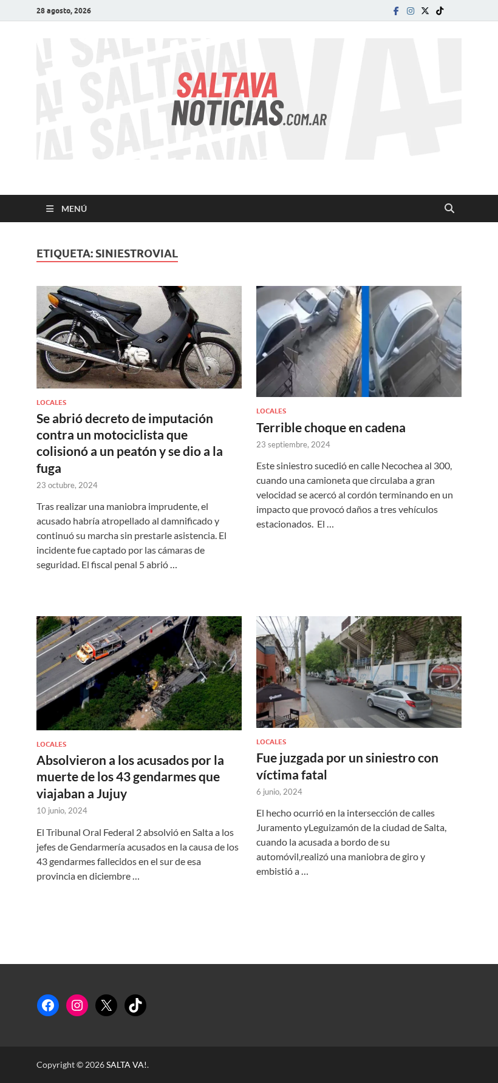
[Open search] (449, 209)
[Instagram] (410, 10)
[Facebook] (396, 10)
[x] (425, 10)
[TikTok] (135, 1005)
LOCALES (51, 402)
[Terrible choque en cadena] (359, 342)
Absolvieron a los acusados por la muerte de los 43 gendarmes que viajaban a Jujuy (130, 776)
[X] (106, 1005)
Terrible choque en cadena (331, 427)
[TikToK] (439, 10)
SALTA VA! (126, 1064)
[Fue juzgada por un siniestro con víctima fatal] (359, 672)
